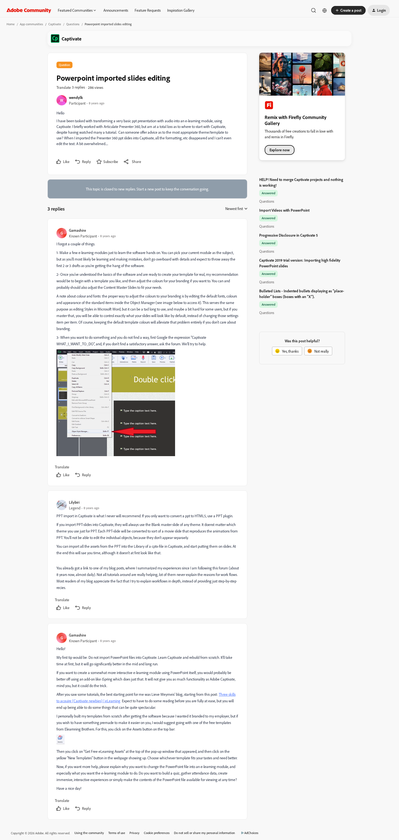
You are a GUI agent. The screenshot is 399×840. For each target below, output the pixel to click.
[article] (147, 353)
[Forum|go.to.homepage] (29, 10)
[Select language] (324, 10)
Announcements (115, 10)
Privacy (134, 833)
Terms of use (116, 833)
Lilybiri (74, 502)
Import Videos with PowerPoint (284, 210)
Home (11, 24)
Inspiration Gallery (180, 10)
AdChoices (251, 833)
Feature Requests (148, 10)
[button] (348, 10)
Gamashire (77, 230)
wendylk (76, 97)
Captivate (54, 24)
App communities (31, 24)
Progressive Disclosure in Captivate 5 (288, 235)
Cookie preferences (157, 833)
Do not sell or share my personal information (204, 833)
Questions (73, 24)
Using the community (89, 833)
